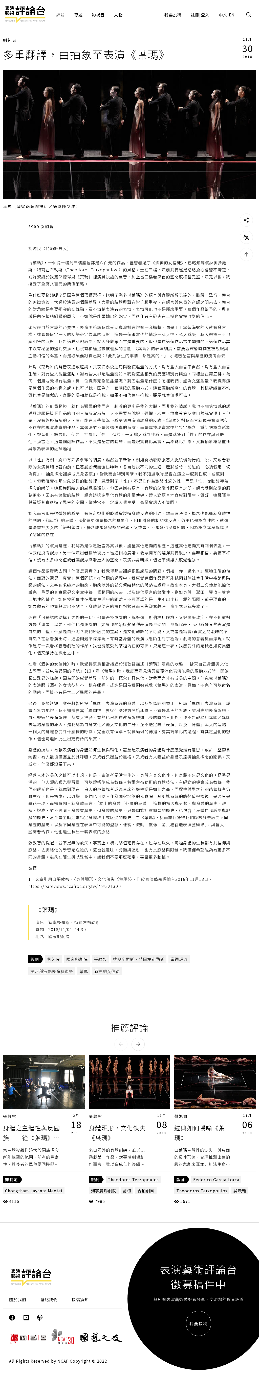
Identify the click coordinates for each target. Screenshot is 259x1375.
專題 (78, 15)
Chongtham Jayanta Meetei (33, 1191)
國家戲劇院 (77, 959)
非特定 (11, 1179)
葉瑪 (83, 971)
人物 (118, 15)
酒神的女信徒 (107, 971)
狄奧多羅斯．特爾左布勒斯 (138, 959)
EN (232, 15)
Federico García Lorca (216, 1179)
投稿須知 (80, 1299)
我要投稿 (173, 15)
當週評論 (179, 959)
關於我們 (17, 1299)
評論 (60, 15)
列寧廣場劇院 (104, 1191)
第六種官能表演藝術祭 (51, 971)
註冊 (195, 15)
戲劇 (34, 959)
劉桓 (127, 1191)
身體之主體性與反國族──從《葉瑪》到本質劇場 (31, 1137)
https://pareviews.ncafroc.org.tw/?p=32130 (73, 886)
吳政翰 (239, 1191)
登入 (205, 15)
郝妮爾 (181, 1116)
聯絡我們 (49, 1299)
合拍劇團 (146, 1191)
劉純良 (10, 40)
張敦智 (100, 959)
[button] (120, 1044)
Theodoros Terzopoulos (133, 1179)
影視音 (98, 15)
